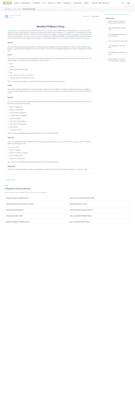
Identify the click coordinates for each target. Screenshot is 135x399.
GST (43, 3)
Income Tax (51, 3)
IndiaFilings (8, 9)
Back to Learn (11, 179)
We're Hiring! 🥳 (104, 3)
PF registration (74, 34)
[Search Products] (122, 3)
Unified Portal (85, 38)
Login (128, 3)
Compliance (67, 3)
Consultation (77, 3)
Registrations (26, 3)
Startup (17, 3)
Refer (93, 3)
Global (86, 3)
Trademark (36, 3)
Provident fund (12, 30)
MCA (59, 3)
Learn (14, 9)
